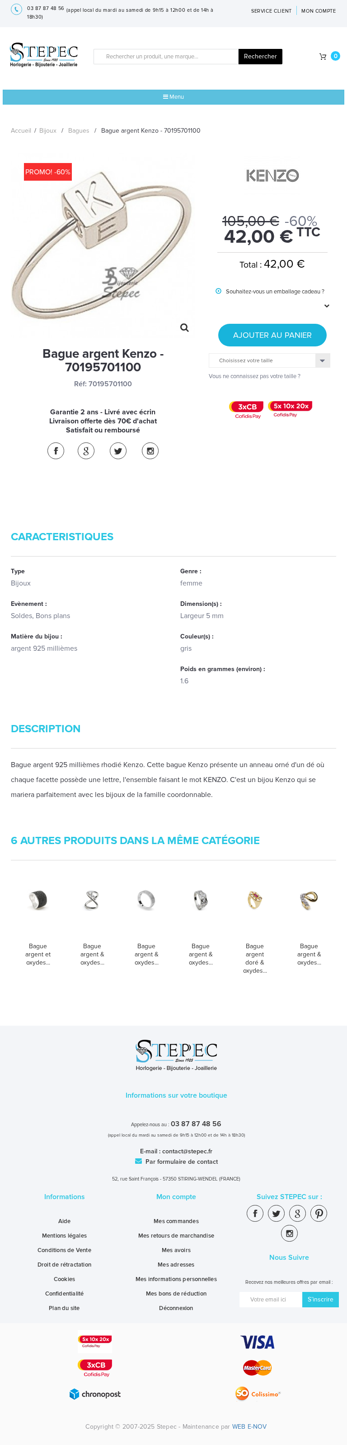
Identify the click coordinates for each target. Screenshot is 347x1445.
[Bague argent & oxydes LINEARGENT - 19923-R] (146, 912)
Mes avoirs (176, 1250)
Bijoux (47, 130)
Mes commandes (176, 1221)
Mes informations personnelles (176, 1279)
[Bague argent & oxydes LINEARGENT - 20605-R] (309, 912)
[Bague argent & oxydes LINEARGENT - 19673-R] (92, 912)
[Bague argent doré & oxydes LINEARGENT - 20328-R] (255, 912)
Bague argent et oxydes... (38, 954)
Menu (176, 97)
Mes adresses (176, 1264)
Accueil (21, 130)
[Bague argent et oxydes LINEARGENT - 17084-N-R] (38, 912)
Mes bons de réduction (176, 1293)
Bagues (78, 130)
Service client (271, 11)
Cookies (64, 1279)
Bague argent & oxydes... (92, 954)
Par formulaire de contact (181, 1162)
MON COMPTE (318, 11)
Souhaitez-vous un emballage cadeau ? (270, 298)
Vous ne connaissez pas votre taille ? (254, 376)
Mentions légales (64, 1235)
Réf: (80, 384)
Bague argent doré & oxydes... (255, 958)
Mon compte (176, 1196)
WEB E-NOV (249, 1427)
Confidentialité (64, 1293)
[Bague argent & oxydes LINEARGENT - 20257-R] (200, 912)
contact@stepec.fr (187, 1151)
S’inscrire (320, 1299)
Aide (64, 1221)
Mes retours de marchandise (176, 1235)
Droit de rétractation (64, 1264)
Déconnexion (176, 1308)
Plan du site (64, 1308)
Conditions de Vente (64, 1250)
